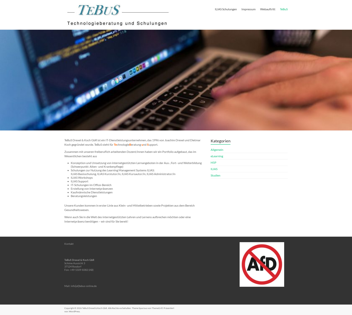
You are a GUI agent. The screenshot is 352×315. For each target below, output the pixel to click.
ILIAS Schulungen (226, 9)
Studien (215, 175)
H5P (213, 162)
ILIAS (214, 169)
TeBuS (284, 9)
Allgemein (217, 149)
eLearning (217, 156)
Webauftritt (267, 9)
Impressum (248, 9)
